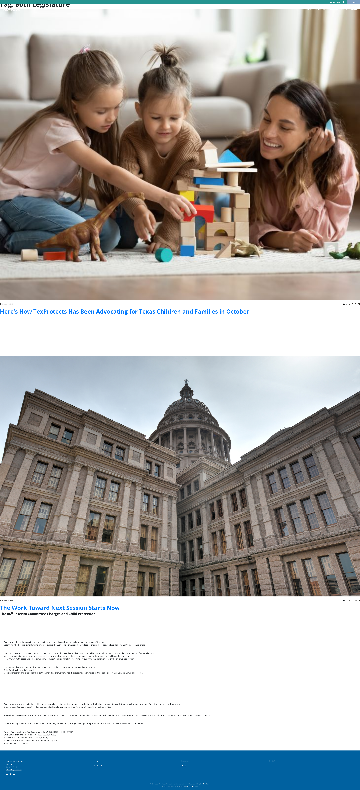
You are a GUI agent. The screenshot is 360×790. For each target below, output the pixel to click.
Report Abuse (335, 2)
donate (353, 2)
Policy (309, 9)
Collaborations (320, 9)
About (183, 766)
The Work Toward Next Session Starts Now (60, 608)
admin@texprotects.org (14, 770)
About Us (344, 9)
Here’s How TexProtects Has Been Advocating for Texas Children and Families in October (124, 311)
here (102, 351)
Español (354, 9)
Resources (334, 9)
